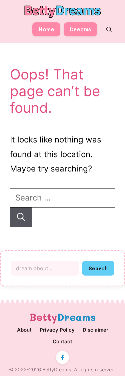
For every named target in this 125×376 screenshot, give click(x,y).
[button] (109, 29)
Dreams (80, 29)
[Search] (21, 217)
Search (98, 268)
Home (46, 29)
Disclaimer (95, 330)
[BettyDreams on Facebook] (62, 357)
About (24, 330)
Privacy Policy (57, 330)
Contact (62, 341)
